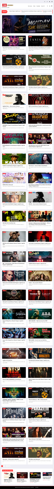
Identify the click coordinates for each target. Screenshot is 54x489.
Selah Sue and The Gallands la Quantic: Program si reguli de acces (14, 244)
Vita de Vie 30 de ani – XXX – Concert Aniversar (38, 399)
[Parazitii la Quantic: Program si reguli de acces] (40, 412)
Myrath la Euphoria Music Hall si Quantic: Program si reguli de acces (40, 380)
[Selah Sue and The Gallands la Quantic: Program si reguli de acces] (14, 236)
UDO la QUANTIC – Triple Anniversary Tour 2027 (38, 320)
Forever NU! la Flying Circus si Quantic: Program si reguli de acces (14, 340)
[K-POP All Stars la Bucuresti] (14, 177)
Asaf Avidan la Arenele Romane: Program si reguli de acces (40, 243)
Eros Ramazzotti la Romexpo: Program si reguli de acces (39, 360)
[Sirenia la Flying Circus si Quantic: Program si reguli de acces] (14, 313)
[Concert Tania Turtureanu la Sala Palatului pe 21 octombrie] (40, 40)
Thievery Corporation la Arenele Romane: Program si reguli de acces (40, 67)
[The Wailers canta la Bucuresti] (40, 452)
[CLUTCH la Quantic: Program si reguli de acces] (40, 256)
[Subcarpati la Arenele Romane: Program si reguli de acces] (14, 294)
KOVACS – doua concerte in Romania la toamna (38, 204)
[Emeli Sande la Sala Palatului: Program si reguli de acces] (14, 197)
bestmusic (7, 482)
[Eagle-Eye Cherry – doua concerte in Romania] (14, 99)
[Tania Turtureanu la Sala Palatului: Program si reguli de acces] (40, 294)
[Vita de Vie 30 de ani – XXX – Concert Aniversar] (40, 392)
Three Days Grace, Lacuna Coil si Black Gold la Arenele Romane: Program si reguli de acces (39, 146)
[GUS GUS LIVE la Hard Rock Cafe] (14, 216)
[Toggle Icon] (51, 6)
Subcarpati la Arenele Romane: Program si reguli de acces (13, 301)
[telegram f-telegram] (49, 1)
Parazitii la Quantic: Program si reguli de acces (37, 419)
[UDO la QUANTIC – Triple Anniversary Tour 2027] (40, 313)
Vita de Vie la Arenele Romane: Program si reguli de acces (13, 66)
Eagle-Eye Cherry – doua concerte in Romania (39, 11)
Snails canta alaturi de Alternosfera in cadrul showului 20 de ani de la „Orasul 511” (40, 126)
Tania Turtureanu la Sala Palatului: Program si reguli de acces (40, 301)
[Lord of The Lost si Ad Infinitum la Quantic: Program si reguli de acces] (14, 412)
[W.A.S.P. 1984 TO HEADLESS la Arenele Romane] (14, 372)
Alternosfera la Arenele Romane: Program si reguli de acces (14, 87)
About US (42, 6)
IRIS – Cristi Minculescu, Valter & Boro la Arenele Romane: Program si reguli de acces (14, 264)
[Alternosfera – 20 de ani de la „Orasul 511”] (14, 452)
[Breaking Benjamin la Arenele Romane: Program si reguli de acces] (14, 138)
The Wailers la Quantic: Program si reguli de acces (23, 11)
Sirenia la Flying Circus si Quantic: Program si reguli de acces (13, 321)
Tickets (34, 6)
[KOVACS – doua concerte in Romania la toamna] (40, 197)
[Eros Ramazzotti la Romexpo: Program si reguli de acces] (40, 353)
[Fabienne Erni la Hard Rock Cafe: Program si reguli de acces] (14, 275)
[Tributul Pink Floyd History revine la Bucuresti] (14, 40)
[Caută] (47, 6)
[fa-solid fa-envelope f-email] (52, 1)
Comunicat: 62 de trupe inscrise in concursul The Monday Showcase (42, 26)
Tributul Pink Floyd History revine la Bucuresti (11, 47)
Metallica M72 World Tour (7, 360)
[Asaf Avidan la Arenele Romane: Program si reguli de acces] (40, 236)
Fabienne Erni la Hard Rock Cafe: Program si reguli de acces (14, 282)
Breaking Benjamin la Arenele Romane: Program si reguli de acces (14, 146)
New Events (30, 6)
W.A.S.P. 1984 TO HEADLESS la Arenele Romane (12, 379)
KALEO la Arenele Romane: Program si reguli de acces (13, 165)
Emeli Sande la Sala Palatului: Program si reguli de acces (13, 204)
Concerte (38, 23)
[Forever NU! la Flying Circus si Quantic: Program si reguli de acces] (14, 333)
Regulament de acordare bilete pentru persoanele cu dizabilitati (24, 487)
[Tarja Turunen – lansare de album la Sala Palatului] (40, 158)
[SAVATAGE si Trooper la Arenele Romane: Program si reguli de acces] (14, 118)
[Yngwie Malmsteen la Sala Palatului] (40, 432)
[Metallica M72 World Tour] (14, 353)
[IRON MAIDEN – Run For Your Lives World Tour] (40, 333)
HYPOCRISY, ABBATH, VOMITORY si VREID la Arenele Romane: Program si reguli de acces (13, 400)
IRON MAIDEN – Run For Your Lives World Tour (38, 340)
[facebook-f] (45, 1)
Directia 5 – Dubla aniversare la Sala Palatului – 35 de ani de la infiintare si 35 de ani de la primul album (39, 223)
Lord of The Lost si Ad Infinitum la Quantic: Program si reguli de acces (14, 420)
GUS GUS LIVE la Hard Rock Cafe (9, 223)
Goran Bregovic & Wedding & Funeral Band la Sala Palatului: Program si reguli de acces (40, 185)
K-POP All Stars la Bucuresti (8, 184)
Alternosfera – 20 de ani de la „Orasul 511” (11, 459)
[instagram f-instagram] (47, 1)
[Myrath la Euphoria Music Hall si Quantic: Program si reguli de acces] (40, 372)
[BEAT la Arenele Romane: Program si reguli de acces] (40, 99)
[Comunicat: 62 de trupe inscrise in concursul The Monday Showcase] (27, 24)
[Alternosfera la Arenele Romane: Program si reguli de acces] (14, 80)
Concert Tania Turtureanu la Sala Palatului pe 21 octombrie (39, 47)
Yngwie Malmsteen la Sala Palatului (35, 439)
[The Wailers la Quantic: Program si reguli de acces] (40, 80)
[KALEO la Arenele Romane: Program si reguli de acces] (14, 158)
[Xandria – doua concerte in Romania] (40, 275)
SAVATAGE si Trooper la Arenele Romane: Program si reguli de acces (14, 126)
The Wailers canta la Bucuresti (34, 459)
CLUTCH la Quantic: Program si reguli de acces (37, 263)
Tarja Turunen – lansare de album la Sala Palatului (38, 165)
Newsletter (38, 6)
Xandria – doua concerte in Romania (35, 282)
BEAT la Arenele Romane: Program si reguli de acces (38, 106)
